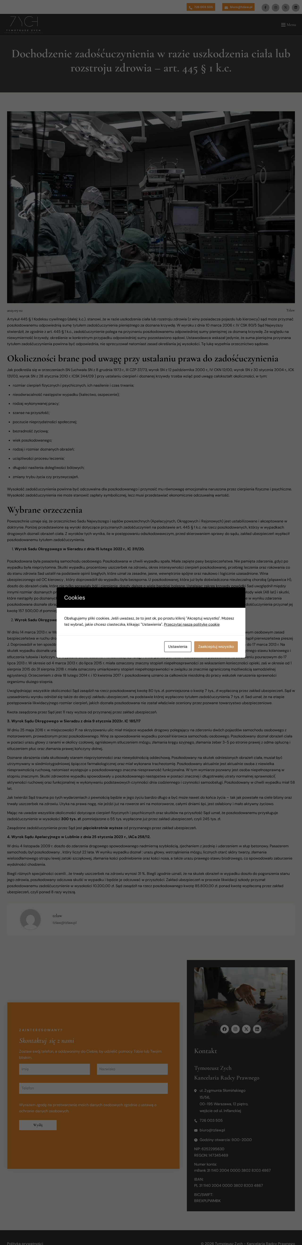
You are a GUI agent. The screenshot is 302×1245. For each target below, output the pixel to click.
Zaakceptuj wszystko (216, 646)
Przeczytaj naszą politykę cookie (192, 624)
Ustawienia (177, 646)
